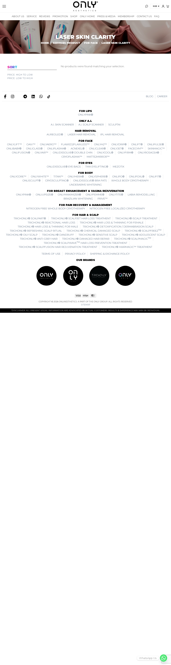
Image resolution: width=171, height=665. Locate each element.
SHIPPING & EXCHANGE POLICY (110, 253)
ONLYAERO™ (48, 144)
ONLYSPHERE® (98, 176)
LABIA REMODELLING (141, 194)
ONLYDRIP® (119, 144)
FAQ (156, 16)
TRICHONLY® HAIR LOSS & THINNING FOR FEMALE (111, 222)
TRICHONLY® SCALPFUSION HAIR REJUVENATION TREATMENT (58, 246)
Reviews (44, 16)
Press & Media (106, 16)
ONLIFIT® (155, 176)
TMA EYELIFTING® (96, 166)
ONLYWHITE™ (40, 176)
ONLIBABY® (14, 148)
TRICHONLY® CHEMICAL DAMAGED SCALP (93, 230)
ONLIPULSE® (155, 144)
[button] (4, 6)
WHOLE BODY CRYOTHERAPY (130, 180)
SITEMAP (85, 305)
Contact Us (144, 16)
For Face (91, 42)
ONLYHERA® (76, 176)
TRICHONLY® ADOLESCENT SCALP (143, 234)
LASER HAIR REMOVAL (82, 134)
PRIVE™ (103, 198)
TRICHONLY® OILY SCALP (22, 234)
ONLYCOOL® (105, 152)
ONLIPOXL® (136, 176)
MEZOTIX (118, 166)
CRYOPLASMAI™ (71, 156)
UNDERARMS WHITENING (85, 184)
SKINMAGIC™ (156, 148)
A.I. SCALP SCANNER (91, 124)
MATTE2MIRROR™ (98, 156)
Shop (73, 16)
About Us (18, 16)
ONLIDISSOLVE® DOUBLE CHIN (72, 152)
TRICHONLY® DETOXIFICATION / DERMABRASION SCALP (118, 226)
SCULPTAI (114, 124)
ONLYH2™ (100, 144)
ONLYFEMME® (95, 194)
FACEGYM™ (135, 148)
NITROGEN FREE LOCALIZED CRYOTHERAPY (117, 208)
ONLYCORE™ (18, 176)
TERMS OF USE (51, 253)
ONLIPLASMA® (56, 148)
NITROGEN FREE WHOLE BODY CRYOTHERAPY (55, 208)
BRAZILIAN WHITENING (78, 198)
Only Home (87, 16)
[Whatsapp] (163, 658)
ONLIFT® (137, 144)
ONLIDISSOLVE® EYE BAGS (64, 166)
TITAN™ (58, 176)
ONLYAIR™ (41, 152)
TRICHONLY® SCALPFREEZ (143, 230)
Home (45, 42)
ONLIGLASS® (34, 148)
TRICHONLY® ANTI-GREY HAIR (39, 238)
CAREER (162, 96)
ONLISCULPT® (31, 180)
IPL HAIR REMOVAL (112, 134)
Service (32, 16)
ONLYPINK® (85, 114)
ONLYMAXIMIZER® (69, 194)
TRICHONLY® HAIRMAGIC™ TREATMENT (127, 246)
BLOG (149, 96)
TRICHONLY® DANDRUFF (58, 234)
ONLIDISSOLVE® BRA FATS (90, 180)
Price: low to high (20, 78)
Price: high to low (20, 75)
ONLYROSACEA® (148, 152)
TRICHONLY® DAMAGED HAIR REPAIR (85, 238)
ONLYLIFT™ (14, 144)
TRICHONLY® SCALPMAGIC (132, 238)
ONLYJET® (117, 148)
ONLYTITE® (116, 194)
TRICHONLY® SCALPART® (30, 218)
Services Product (66, 42)
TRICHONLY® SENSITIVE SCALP (98, 234)
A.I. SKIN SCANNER (62, 124)
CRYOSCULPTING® (57, 180)
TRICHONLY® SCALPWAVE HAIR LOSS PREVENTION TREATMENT (85, 242)
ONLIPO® (118, 176)
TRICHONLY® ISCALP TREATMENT (136, 218)
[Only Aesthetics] (85, 6)
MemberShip (126, 16)
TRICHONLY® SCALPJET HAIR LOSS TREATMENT (81, 218)
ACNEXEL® (78, 148)
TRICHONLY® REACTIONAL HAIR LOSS (51, 222)
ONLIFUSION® (21, 152)
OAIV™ (30, 144)
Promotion (60, 16)
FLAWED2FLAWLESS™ (75, 144)
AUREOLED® (55, 134)
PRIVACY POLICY (75, 253)
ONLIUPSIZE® (44, 194)
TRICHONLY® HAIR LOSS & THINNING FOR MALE (48, 226)
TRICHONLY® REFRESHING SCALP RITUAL (36, 230)
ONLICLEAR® (97, 148)
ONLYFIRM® (125, 152)
